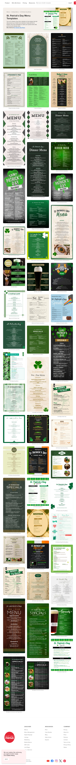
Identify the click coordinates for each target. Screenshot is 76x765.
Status (65, 747)
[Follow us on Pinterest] (64, 761)
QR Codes (27, 744)
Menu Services (28, 749)
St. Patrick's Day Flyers (19, 27)
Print (46, 729)
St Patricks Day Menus (25, 12)
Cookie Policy (10, 755)
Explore (47, 739)
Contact (66, 739)
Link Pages (27, 747)
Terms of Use (67, 742)
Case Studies (48, 732)
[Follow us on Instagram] (56, 761)
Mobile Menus (28, 742)
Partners (66, 737)
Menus (8, 12)
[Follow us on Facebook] (52, 761)
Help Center (48, 737)
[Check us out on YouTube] (48, 761)
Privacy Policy (67, 744)
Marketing (27, 739)
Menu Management (29, 732)
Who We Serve (16, 3)
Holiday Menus (15, 12)
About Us (66, 732)
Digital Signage (28, 734)
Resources (32, 3)
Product (7, 3)
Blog (46, 734)
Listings (26, 737)
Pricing (25, 3)
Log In (70, 3)
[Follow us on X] (60, 761)
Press (65, 734)
